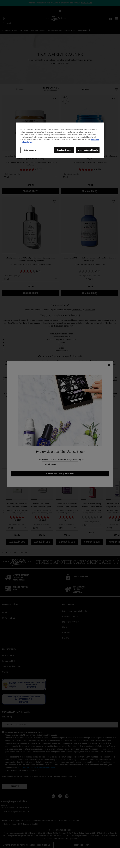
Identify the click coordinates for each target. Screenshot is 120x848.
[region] (60, 140)
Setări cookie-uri (30, 150)
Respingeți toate (64, 150)
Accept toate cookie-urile (88, 150)
